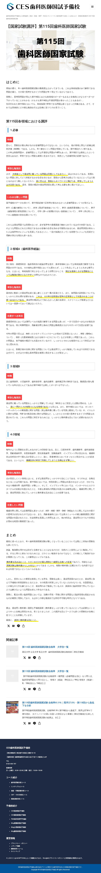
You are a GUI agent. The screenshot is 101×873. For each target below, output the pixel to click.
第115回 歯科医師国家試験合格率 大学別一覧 (45, 671)
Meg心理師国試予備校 (18, 827)
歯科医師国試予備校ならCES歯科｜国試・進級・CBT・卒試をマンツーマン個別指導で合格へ (37, 16)
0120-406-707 (11, 764)
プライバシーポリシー (56, 858)
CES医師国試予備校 (17, 811)
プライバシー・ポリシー (19, 843)
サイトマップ (15, 851)
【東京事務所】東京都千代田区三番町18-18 (20, 753)
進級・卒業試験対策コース (20, 791)
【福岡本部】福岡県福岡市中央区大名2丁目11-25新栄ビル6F (26, 757)
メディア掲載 (15, 846)
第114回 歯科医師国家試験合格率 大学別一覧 (45, 647)
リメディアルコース (17, 786)
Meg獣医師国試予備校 (18, 831)
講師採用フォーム (17, 849)
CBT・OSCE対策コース (19, 795)
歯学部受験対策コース (18, 782)
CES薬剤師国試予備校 (18, 815)
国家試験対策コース (17, 799)
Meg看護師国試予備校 (18, 823)
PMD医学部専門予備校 (18, 819)
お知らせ (73, 16)
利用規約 (69, 858)
